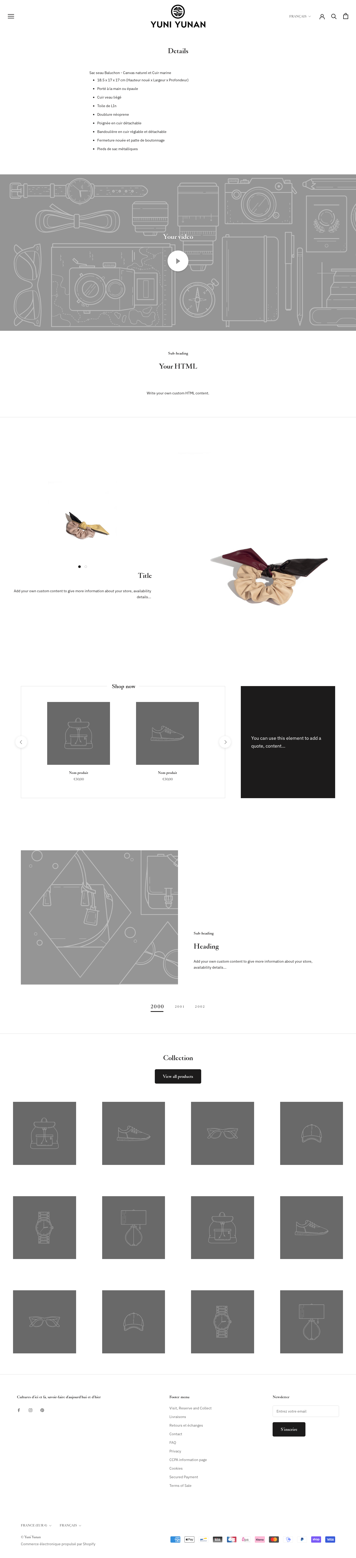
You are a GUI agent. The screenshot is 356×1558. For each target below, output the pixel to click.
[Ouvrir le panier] (345, 16)
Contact (175, 1434)
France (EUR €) (34, 1525)
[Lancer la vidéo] (178, 260)
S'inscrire (289, 1429)
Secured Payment (183, 1477)
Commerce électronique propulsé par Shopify (58, 1544)
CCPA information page (188, 1459)
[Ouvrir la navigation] (11, 16)
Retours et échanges (186, 1425)
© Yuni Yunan (31, 1537)
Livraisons (177, 1416)
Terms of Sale (180, 1485)
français (68, 1525)
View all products (178, 1076)
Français (297, 16)
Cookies (176, 1468)
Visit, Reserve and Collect (190, 1408)
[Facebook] (19, 1410)
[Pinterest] (42, 1410)
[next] (225, 742)
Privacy (175, 1451)
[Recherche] (334, 16)
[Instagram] (30, 1410)
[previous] (21, 742)
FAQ (172, 1442)
